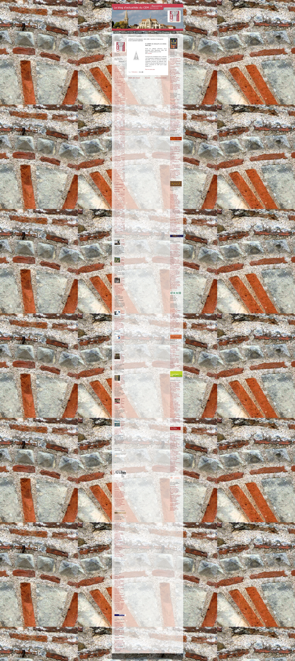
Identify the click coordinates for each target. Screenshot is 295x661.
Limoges (118, 150)
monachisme (117, 160)
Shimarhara (116, 219)
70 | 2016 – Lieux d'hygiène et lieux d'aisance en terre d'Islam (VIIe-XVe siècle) (174, 361)
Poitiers (123, 176)
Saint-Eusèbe (116, 197)
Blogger (150, 657)
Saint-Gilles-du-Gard (118, 202)
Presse (131, 32)
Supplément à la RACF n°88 (174, 220)
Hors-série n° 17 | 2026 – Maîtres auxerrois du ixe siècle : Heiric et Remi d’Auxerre (174, 105)
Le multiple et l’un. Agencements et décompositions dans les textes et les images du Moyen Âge (119, 643)
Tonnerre (116, 223)
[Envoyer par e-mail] (139, 72)
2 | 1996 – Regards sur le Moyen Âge (175, 331)
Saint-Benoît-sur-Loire (118, 196)
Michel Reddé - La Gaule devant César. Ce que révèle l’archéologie (175, 224)
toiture (123, 222)
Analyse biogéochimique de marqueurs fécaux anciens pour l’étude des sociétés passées (175, 396)
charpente (116, 108)
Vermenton (116, 228)
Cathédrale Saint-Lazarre (119, 104)
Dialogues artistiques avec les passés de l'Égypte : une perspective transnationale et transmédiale (175, 498)
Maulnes (123, 157)
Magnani (123, 151)
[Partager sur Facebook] (142, 72)
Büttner (116, 95)
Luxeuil (119, 151)
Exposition (122, 129)
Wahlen (116, 232)
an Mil (119, 74)
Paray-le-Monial (117, 172)
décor (119, 117)
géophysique (116, 137)
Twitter (173, 32)
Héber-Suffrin (116, 141)
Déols (118, 119)
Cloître (123, 111)
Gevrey (123, 138)
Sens (120, 218)
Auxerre (119, 85)
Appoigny (116, 76)
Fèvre (115, 130)
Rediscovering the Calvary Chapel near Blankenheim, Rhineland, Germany (175, 415)
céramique (116, 107)
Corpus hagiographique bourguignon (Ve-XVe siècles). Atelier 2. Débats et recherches (119, 549)
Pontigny (116, 178)
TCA (115, 222)
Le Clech (123, 147)
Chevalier (116, 111)
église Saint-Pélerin (119, 127)
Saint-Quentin (117, 209)
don (124, 119)
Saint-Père (119, 204)
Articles (118, 455)
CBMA (123, 106)
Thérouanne (119, 222)
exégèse (116, 129)
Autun (115, 85)
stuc (124, 221)
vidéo (115, 229)
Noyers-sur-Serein (117, 167)
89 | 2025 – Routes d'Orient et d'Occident (174, 351)
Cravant (123, 116)
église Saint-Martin (121, 126)
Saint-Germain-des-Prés (119, 200)
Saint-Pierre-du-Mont (118, 207)
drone (115, 120)
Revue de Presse (119, 191)
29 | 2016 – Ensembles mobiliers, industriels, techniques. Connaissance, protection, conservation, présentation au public (175, 466)
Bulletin (152, 32)
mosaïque (116, 163)
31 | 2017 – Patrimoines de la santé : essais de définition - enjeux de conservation (175, 453)
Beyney (120, 91)
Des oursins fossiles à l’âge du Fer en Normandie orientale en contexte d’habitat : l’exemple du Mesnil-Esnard (175, 285)
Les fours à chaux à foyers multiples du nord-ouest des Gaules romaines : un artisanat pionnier (175, 247)
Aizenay (115, 74)
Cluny (116, 113)
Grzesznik (119, 140)
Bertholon (116, 91)
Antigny (123, 74)
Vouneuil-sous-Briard (118, 231)
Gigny (115, 140)
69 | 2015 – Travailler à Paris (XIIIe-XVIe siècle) (175, 366)
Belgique (120, 89)
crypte (115, 117)
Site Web (159, 32)
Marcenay (123, 154)
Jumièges (120, 144)
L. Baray (116, 480)
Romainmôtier (122, 193)
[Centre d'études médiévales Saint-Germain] (119, 467)
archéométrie (117, 80)
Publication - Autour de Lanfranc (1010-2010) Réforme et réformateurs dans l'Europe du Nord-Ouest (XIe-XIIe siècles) (119, 607)
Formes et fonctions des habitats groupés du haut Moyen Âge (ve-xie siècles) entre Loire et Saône (175, 87)
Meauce (115, 159)
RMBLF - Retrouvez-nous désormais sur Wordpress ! (119, 577)
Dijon (121, 119)
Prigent (123, 181)
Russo (115, 194)
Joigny (115, 144)
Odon (124, 167)
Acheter (150, 53)
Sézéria (123, 218)
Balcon (115, 87)
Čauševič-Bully (117, 106)
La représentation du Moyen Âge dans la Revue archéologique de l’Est (175, 166)
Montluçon (123, 162)
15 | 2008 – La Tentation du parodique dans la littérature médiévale (175, 322)
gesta (120, 138)
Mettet (123, 159)
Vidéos (146, 32)
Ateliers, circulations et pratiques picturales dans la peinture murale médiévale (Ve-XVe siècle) (119, 625)
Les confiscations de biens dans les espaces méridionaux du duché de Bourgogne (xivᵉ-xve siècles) (175, 61)
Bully (124, 94)
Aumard (123, 83)
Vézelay (123, 228)
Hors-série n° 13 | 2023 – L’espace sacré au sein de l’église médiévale (174, 112)
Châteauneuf (122, 110)
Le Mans (116, 148)
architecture (118, 82)
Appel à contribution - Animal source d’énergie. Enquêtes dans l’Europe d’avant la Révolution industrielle (119, 598)
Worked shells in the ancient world (119, 649)
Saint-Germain (122, 199)
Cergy (120, 107)
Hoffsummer (116, 143)
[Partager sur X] (141, 72)
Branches (116, 92)
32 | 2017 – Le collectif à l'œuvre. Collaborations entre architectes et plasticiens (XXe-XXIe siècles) (175, 445)
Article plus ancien (161, 78)
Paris (124, 172)
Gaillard (123, 135)
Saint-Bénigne (121, 194)
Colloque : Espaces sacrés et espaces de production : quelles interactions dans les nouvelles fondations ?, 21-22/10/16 (119, 494)
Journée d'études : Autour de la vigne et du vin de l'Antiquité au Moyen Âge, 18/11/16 (119, 485)
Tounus (119, 223)
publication (116, 182)
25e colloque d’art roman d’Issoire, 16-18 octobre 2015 (119, 555)
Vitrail (123, 229)
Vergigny (120, 226)
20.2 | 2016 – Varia (174, 117)
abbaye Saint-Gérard (119, 68)
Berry (124, 89)
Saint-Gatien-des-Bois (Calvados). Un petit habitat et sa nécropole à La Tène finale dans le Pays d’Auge (175, 254)
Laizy (120, 147)
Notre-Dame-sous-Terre (119, 166)
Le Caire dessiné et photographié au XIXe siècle (175, 504)
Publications (124, 32)
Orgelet (115, 169)
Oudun (123, 169)
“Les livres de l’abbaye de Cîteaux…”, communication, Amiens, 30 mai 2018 (119, 526)
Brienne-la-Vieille (122, 92)
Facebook (166, 32)
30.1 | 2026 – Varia (174, 99)
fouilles (122, 134)
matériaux (117, 156)
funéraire (116, 135)
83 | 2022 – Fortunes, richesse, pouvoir (175, 355)
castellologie (117, 97)
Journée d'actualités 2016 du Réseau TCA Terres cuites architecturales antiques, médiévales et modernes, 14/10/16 (119, 503)
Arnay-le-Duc (117, 83)
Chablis (123, 107)
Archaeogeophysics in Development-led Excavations (175, 420)
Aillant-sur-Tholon (121, 73)
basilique (116, 88)
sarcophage (117, 215)
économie (116, 122)
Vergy (124, 226)
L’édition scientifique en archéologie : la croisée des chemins (175, 148)
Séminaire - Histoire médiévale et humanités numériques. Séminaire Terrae (119, 591)
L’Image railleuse (174, 486)
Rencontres (139, 32)
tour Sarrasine (121, 225)
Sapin (123, 213)
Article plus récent (134, 78)
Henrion (122, 141)
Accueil (116, 32)
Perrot (120, 173)
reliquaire (123, 185)
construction (117, 116)
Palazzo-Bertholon (118, 170)
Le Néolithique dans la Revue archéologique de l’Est (175, 153)
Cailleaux (123, 95)
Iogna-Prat (122, 143)
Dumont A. (117, 489)
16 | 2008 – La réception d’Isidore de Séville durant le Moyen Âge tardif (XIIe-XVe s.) (174, 316)
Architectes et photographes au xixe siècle (174, 509)
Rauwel (116, 185)
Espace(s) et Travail (119, 637)
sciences (123, 215)
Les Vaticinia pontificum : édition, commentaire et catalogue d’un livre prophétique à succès (175, 79)
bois (124, 91)
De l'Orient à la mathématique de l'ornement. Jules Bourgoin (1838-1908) (174, 491)
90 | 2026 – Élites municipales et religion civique (174, 347)
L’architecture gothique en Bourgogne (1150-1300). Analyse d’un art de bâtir (175, 72)
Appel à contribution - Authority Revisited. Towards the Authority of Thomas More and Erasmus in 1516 (119, 583)
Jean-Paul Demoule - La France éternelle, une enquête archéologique (175, 229)
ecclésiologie (122, 120)
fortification (116, 134)
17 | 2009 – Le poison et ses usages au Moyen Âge (175, 310)
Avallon (123, 85)
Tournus (116, 226)
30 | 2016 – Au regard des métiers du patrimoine (174, 458)
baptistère (123, 87)
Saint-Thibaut (116, 212)
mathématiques (117, 157)
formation (122, 132)
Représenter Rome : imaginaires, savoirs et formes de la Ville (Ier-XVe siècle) (119, 632)
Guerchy (123, 140)
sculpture (116, 216)
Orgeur (119, 169)
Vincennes (120, 229)
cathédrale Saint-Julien (119, 103)
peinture (116, 173)
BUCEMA (116, 94)
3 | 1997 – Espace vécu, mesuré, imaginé (174, 327)
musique (118, 165)
